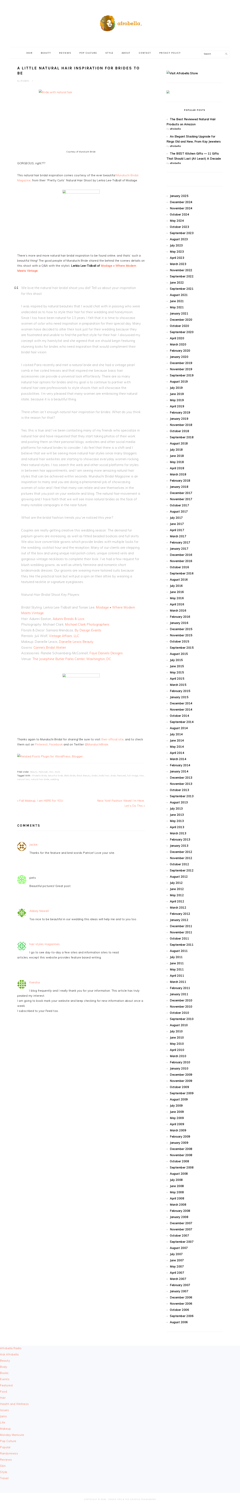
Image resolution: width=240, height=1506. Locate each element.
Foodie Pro (115, 1499)
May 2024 (177, 220)
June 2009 (177, 1112)
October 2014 (179, 715)
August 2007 (179, 1248)
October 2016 (179, 567)
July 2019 (176, 387)
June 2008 (177, 1186)
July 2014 (176, 734)
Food (3, 1391)
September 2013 (182, 796)
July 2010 (176, 1031)
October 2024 (179, 214)
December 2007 (181, 1223)
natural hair (23, 779)
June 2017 (177, 524)
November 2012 (181, 858)
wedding (54, 779)
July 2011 (176, 957)
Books (4, 1373)
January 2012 (179, 920)
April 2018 (177, 468)
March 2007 (178, 1279)
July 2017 (176, 517)
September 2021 (182, 288)
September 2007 (182, 1241)
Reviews (6, 1459)
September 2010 (182, 1019)
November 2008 (181, 1155)
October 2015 (179, 641)
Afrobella (120, 22)
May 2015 (177, 672)
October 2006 (179, 1310)
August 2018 (179, 443)
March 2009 (178, 1130)
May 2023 (177, 251)
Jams (3, 1416)
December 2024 (181, 202)
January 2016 (179, 623)
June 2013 (177, 814)
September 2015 (182, 647)
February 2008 (180, 1211)
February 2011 (180, 988)
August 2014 (179, 728)
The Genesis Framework (140, 1499)
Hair (51, 772)
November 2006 (181, 1303)
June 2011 (177, 963)
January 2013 (179, 845)
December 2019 (181, 363)
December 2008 (181, 1149)
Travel (4, 1478)
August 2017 (179, 511)
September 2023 (182, 233)
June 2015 (177, 666)
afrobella (175, 128)
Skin (3, 1466)
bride (113, 775)
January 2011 (179, 994)
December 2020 (181, 319)
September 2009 (182, 1093)
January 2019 (179, 418)
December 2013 (181, 777)
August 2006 (179, 1322)
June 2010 (177, 1037)
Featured (43, 772)
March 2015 (178, 685)
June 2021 (177, 301)
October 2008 (179, 1161)
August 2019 (179, 381)
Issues (4, 1410)
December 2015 (181, 629)
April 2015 (177, 678)
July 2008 (176, 1180)
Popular (5, 1447)
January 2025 (179, 196)
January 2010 (179, 1068)
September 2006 (182, 1316)
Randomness (9, 1453)
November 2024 (181, 208)
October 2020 (179, 326)
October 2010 (179, 1013)
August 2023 (179, 239)
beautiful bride (55, 775)
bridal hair (104, 775)
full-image (132, 775)
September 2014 (182, 722)
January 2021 (179, 313)
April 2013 (177, 827)
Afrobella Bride (39, 775)
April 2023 (177, 258)
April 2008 (177, 1198)
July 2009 (176, 1105)
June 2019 (177, 394)
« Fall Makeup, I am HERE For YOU (40, 800)
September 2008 (182, 1167)
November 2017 (181, 499)
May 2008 (177, 1192)
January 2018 (179, 486)
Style (57, 772)
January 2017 (179, 548)
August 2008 (179, 1173)
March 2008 (178, 1204)
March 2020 (178, 344)
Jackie (33, 844)
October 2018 (179, 431)
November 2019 (181, 369)
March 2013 (178, 833)
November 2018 (181, 425)
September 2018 (182, 437)
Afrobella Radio (11, 1348)
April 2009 (177, 1124)
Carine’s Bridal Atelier (50, 647)
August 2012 (179, 876)
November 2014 (181, 709)
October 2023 (179, 227)
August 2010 (179, 1025)
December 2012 (181, 852)
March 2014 (178, 759)
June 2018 (177, 456)
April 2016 (177, 604)
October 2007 (179, 1235)
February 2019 (180, 412)
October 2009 (179, 1087)
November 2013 (181, 784)
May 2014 (177, 746)
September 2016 (182, 573)
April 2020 (177, 338)
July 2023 (176, 245)
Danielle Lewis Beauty (76, 642)
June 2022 (177, 282)
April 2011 (177, 975)
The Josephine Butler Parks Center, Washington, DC (71, 659)
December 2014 (181, 703)
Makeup (5, 1428)
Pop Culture (8, 1441)
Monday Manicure (12, 1435)
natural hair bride (40, 779)
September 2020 (182, 332)
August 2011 (179, 951)
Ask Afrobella (9, 1354)
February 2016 (180, 616)
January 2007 (179, 1291)
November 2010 (181, 1006)
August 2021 (179, 295)
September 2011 (182, 944)
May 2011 (177, 969)
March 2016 (178, 610)
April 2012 (177, 901)
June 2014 (177, 740)
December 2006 (181, 1297)
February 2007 (180, 1285)
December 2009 (181, 1074)
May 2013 (177, 821)
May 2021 (177, 307)
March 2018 (178, 474)
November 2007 (181, 1229)
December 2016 (181, 555)
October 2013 (179, 790)
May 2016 (177, 598)
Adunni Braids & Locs (69, 619)
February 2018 (180, 480)
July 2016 (176, 586)
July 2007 (176, 1254)
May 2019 (177, 400)
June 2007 (177, 1260)
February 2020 (180, 350)
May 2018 (177, 462)
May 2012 (177, 895)
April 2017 (177, 530)
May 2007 (177, 1266)
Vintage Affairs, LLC (64, 636)
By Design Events (88, 630)
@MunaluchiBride (96, 744)
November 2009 (181, 1081)
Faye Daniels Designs (106, 653)
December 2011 (181, 926)
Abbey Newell (39, 911)
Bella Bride (70, 775)
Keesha (34, 982)
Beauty (34, 772)
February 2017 (180, 542)
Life (2, 1422)
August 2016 (179, 579)
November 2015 (181, 635)
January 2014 (179, 771)
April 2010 (177, 1050)
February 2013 (180, 839)
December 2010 (181, 1000)
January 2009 (179, 1142)
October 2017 (179, 505)
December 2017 (181, 493)
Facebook (56, 744)
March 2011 (178, 982)
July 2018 (176, 449)
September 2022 (182, 276)
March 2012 (178, 907)
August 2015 (179, 654)
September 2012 (182, 870)
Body (3, 1367)
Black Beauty (83, 775)
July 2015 (176, 660)
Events (4, 1379)
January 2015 (179, 697)
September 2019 (182, 375)
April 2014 (177, 753)
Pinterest (41, 744)
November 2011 (181, 932)
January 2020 (179, 357)
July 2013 (176, 808)
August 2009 (179, 1099)
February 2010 (180, 1062)
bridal (95, 775)
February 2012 (180, 913)
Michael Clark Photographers (87, 624)
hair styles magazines (44, 944)
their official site (112, 739)
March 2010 (178, 1056)
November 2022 (181, 270)
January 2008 (179, 1217)
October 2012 (179, 864)
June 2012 (177, 889)
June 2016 (177, 592)
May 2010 (177, 1043)
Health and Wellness (14, 1404)
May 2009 (177, 1118)
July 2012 (176, 883)
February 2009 (180, 1136)
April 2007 (177, 1272)
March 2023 (178, 264)
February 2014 (180, 765)
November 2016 (181, 561)
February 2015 (180, 691)
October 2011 (179, 938)
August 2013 (179, 802)
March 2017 (178, 536)
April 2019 (177, 406)
